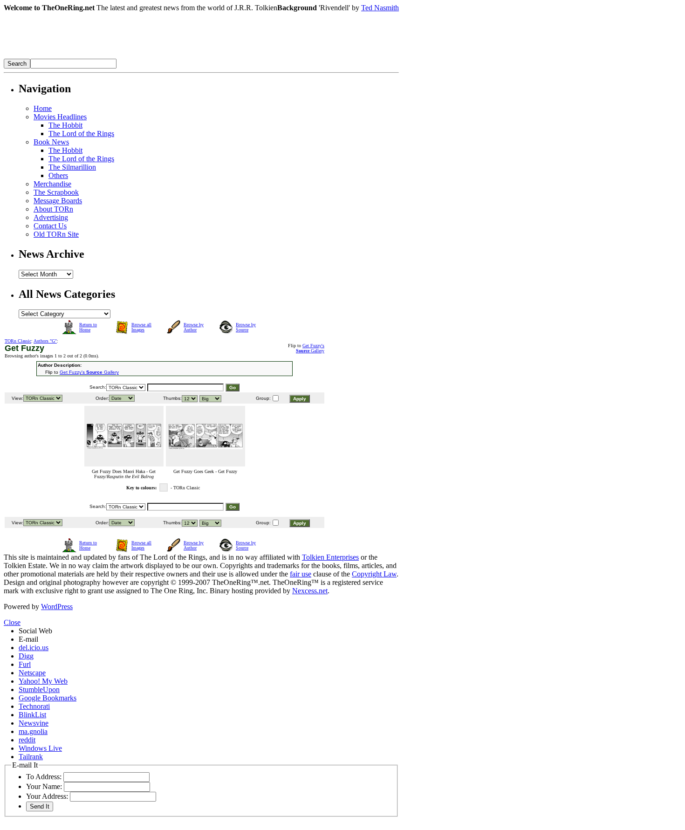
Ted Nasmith (380, 8)
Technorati (34, 706)
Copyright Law (374, 574)
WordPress (57, 606)
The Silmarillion (72, 167)
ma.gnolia (33, 731)
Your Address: (47, 796)
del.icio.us (33, 648)
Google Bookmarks (47, 698)
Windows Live (40, 748)
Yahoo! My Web (43, 681)
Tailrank (31, 757)
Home (43, 108)
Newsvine (33, 723)
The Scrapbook (56, 192)
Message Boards (58, 201)
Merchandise (52, 184)
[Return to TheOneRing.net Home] (143, 56)
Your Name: (44, 786)
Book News (51, 142)
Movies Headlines (60, 117)
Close (12, 622)
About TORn (53, 209)
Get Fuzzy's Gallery (310, 348)
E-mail (28, 639)
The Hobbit (65, 125)
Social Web (35, 631)
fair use (300, 574)
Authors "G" (45, 340)
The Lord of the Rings (81, 133)
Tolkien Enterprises (330, 557)
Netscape (32, 673)
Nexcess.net (310, 591)
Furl (25, 664)
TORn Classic (18, 340)
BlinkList (32, 715)
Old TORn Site (56, 234)
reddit (27, 740)
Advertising (51, 217)
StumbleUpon (39, 689)
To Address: (44, 777)
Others (58, 175)
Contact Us (50, 226)
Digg (26, 656)
